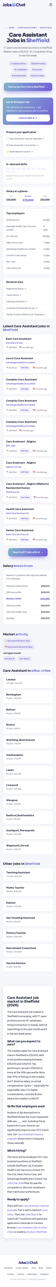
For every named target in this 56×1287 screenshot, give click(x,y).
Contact (20, 1274)
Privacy (10, 1274)
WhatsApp (32, 1274)
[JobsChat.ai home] (14, 5)
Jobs (11, 28)
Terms (49, 1268)
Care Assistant (27, 28)
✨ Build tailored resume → (19, 151)
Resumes (8, 1268)
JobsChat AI (14, 1183)
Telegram (44, 1274)
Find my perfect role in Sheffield (28, 86)
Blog (41, 1268)
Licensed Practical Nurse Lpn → (22, 308)
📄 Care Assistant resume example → (25, 138)
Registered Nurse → (16, 288)
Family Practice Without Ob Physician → (26, 314)
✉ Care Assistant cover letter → (22, 145)
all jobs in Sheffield (36, 1231)
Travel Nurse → (13, 295)
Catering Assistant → (16, 301)
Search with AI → (28, 118)
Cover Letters (22, 1268)
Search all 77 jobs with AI (28, 552)
